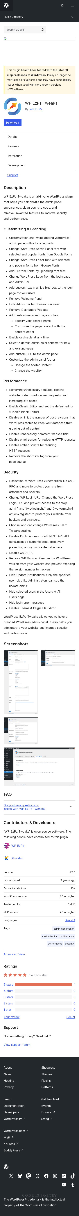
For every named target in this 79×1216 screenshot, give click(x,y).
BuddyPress (14, 1150)
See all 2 (70, 920)
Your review (11, 1017)
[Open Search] (62, 5)
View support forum (17, 1045)
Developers (11, 1112)
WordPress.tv (15, 1119)
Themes (46, 1074)
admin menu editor (63, 928)
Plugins (46, 1080)
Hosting (9, 1080)
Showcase (48, 1067)
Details (12, 137)
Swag (47, 1119)
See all (71, 1017)
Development (17, 165)
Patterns (47, 1087)
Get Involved (50, 1099)
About (8, 1067)
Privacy (9, 1087)
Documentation (14, 1106)
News (7, 1074)
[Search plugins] (42, 29)
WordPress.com (16, 1131)
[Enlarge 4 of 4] (70, 752)
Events (46, 1106)
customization (50, 936)
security (69, 943)
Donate (48, 1112)
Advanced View (14, 954)
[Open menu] (73, 5)
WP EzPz (36, 109)
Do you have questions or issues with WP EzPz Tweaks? (24, 807)
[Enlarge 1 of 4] (33, 655)
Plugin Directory (13, 16)
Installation (15, 156)
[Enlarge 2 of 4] (70, 655)
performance (55, 943)
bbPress (11, 1144)
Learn (7, 1099)
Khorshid (17, 858)
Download (12, 122)
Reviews (13, 146)
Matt (9, 1137)
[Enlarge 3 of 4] (33, 722)
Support (12, 175)
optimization (67, 936)
